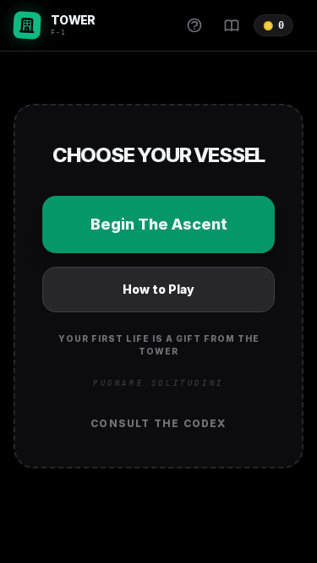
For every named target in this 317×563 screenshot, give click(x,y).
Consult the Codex (158, 423)
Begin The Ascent (158, 224)
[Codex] (231, 25)
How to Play (158, 289)
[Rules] (194, 25)
